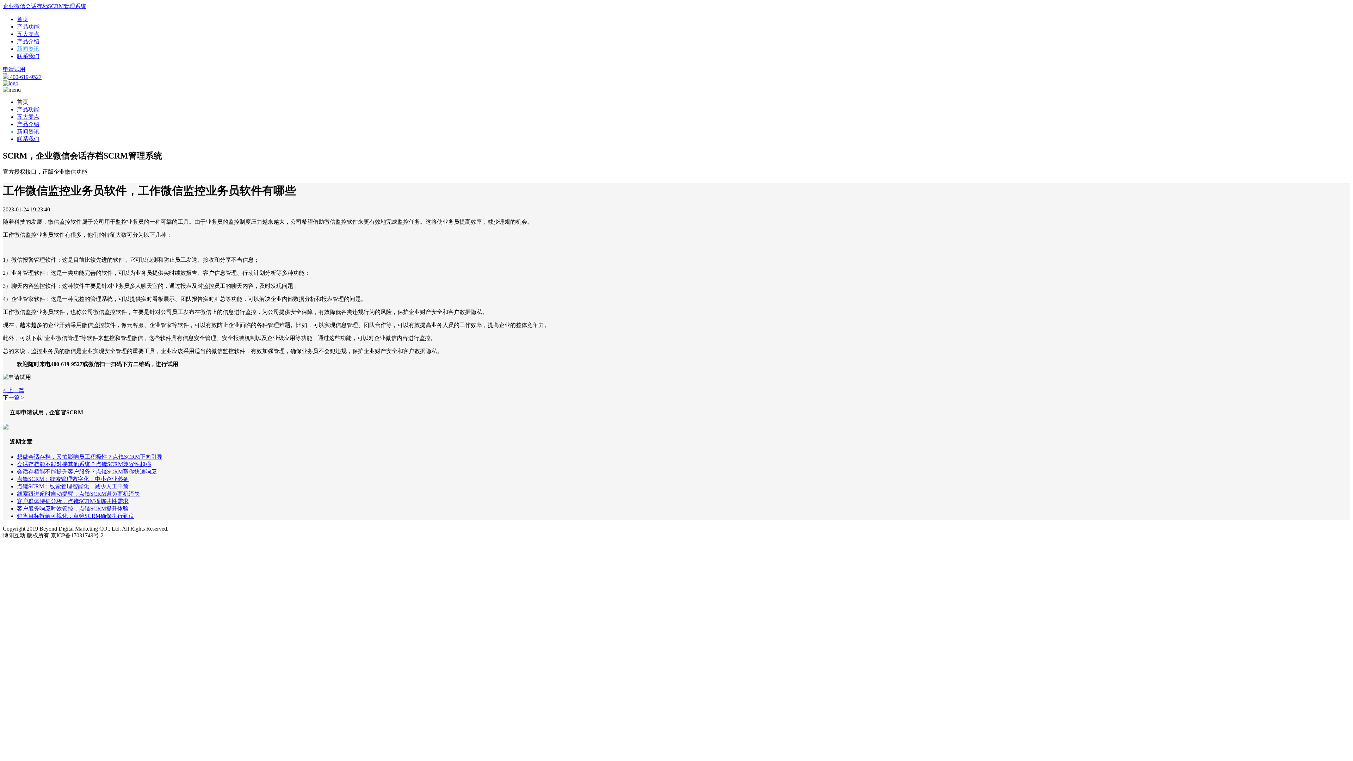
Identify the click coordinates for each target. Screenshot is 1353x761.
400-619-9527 (25, 77)
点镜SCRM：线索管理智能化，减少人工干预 (73, 486)
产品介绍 (28, 41)
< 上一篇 (13, 390)
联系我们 (28, 56)
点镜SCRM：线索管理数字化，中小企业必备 (73, 479)
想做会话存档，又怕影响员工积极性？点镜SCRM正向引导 (89, 457)
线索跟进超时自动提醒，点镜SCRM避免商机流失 (78, 494)
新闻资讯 (28, 49)
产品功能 (28, 27)
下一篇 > (13, 398)
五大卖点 (28, 34)
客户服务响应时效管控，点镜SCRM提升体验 (73, 509)
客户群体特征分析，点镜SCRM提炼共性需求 (73, 501)
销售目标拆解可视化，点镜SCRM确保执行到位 (75, 516)
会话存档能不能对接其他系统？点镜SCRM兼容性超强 (84, 464)
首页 (22, 19)
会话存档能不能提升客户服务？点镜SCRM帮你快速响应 (87, 472)
